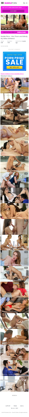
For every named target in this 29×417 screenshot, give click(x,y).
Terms (15, 406)
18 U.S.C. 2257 (14, 408)
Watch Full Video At (14, 32)
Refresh (14, 395)
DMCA (22, 406)
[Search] (24, 3)
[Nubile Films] (14, 70)
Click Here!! (13, 11)
